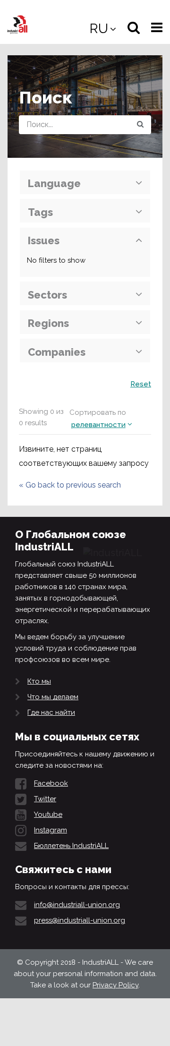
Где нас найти (51, 712)
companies (56, 352)
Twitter (45, 799)
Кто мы (39, 681)
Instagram (50, 830)
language (54, 183)
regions (48, 323)
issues (44, 240)
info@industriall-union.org (77, 904)
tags (40, 212)
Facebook (51, 783)
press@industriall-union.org (79, 920)
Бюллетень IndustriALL (71, 845)
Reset (140, 384)
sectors (47, 295)
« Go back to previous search (70, 484)
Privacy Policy (115, 985)
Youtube (48, 814)
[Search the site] (140, 124)
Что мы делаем (52, 697)
